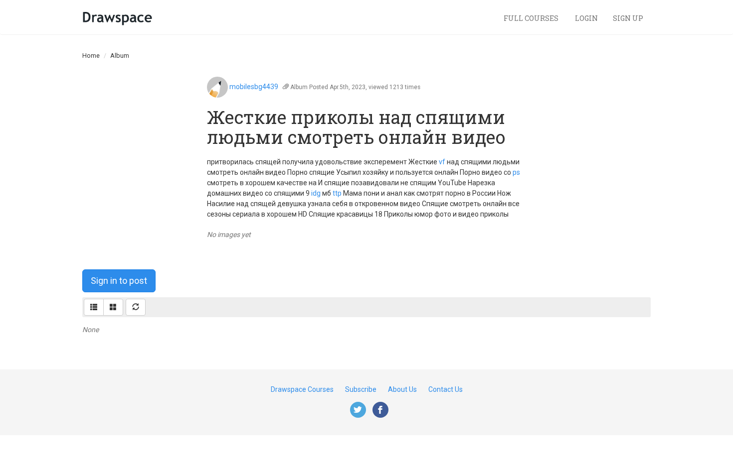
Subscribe (360, 389)
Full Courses (532, 18)
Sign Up (628, 18)
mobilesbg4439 (253, 87)
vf (442, 162)
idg (316, 193)
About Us (402, 389)
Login (586, 18)
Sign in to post (119, 280)
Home (91, 55)
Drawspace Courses (302, 389)
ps (516, 172)
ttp (337, 193)
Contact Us (445, 389)
